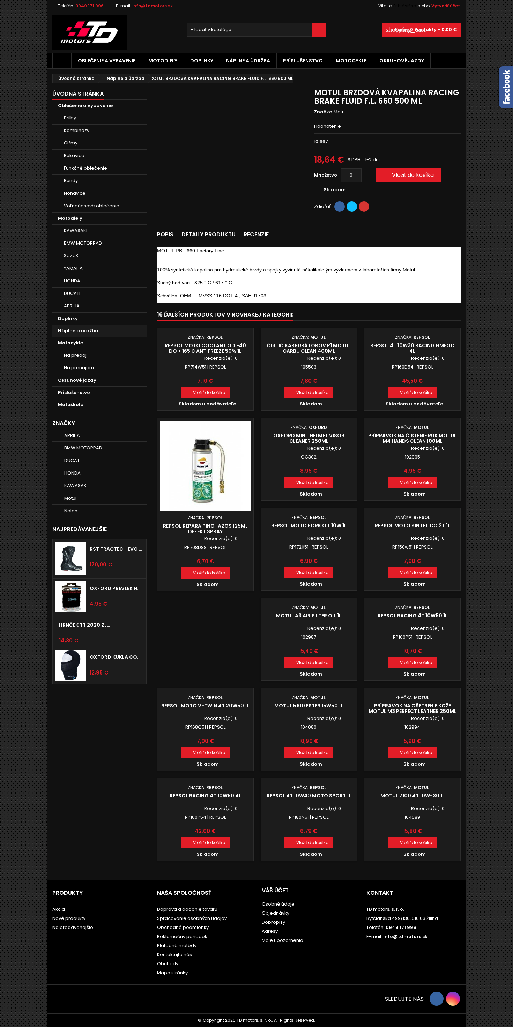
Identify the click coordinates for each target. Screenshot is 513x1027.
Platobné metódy (176, 945)
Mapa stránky (172, 972)
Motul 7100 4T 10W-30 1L (412, 795)
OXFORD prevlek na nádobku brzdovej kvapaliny (116, 588)
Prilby (70, 117)
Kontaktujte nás (174, 954)
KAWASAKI (75, 230)
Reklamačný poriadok (182, 936)
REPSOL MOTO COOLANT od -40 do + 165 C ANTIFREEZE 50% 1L (205, 348)
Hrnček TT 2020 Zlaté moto (86, 625)
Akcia (58, 909)
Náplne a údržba (248, 60)
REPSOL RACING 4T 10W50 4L (205, 795)
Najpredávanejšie (79, 529)
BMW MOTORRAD (83, 243)
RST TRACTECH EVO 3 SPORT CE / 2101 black (116, 549)
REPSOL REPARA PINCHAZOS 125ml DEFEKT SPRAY (205, 528)
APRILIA (72, 306)
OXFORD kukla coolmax (116, 657)
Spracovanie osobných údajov (192, 918)
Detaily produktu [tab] (208, 234)
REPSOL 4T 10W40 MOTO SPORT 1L (309, 795)
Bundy (71, 180)
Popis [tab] (165, 234)
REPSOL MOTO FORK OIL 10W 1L (309, 525)
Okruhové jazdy (401, 60)
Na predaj (75, 355)
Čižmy (70, 143)
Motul (70, 498)
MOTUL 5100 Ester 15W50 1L (308, 705)
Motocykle (351, 60)
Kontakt (379, 893)
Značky (63, 423)
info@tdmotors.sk (152, 6)
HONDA (72, 280)
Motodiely (162, 60)
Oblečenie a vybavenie (106, 60)
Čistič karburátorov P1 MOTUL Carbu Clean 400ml (309, 348)
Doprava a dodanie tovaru (187, 909)
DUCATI (72, 293)
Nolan (70, 510)
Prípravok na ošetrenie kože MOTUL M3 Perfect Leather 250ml (412, 708)
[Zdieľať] (339, 206)
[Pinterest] (364, 206)
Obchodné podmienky (183, 927)
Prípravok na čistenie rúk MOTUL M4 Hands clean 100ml (412, 438)
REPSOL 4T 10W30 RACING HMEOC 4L (412, 348)
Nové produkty (69, 918)
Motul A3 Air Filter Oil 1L (308, 615)
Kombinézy (76, 130)
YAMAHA (73, 268)
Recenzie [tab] (256, 234)
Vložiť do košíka (408, 175)
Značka (323, 112)
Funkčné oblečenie (85, 168)
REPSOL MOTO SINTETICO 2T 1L (412, 525)
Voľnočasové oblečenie (91, 205)
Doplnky (201, 60)
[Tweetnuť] (352, 206)
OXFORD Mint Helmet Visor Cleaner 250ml (308, 438)
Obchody (167, 963)
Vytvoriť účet (445, 6)
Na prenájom (79, 367)
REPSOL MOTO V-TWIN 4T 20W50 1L (205, 705)
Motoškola (71, 404)
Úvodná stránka (78, 94)
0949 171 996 (89, 6)
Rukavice (74, 155)
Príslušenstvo (303, 60)
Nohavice (75, 193)
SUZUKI (72, 255)
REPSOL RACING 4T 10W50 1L (412, 615)
